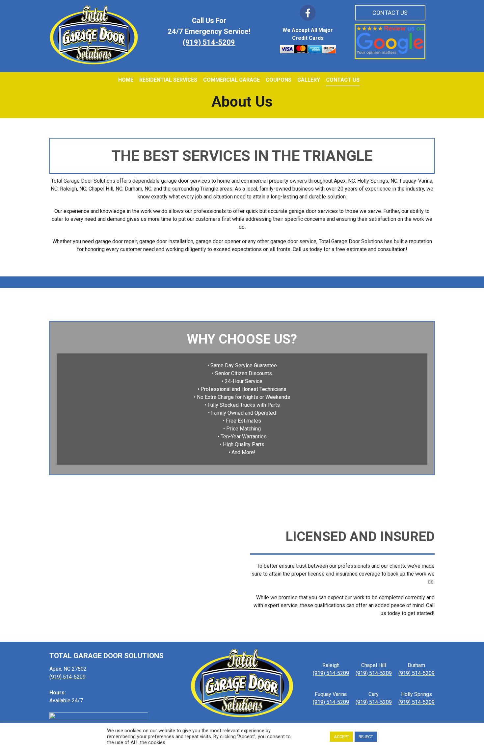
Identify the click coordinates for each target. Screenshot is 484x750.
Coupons (278, 80)
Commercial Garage (231, 80)
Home (125, 80)
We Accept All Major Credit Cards (307, 34)
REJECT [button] (366, 736)
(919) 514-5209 (209, 42)
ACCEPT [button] (341, 736)
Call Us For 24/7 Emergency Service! (209, 26)
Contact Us (390, 12)
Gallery (308, 80)
